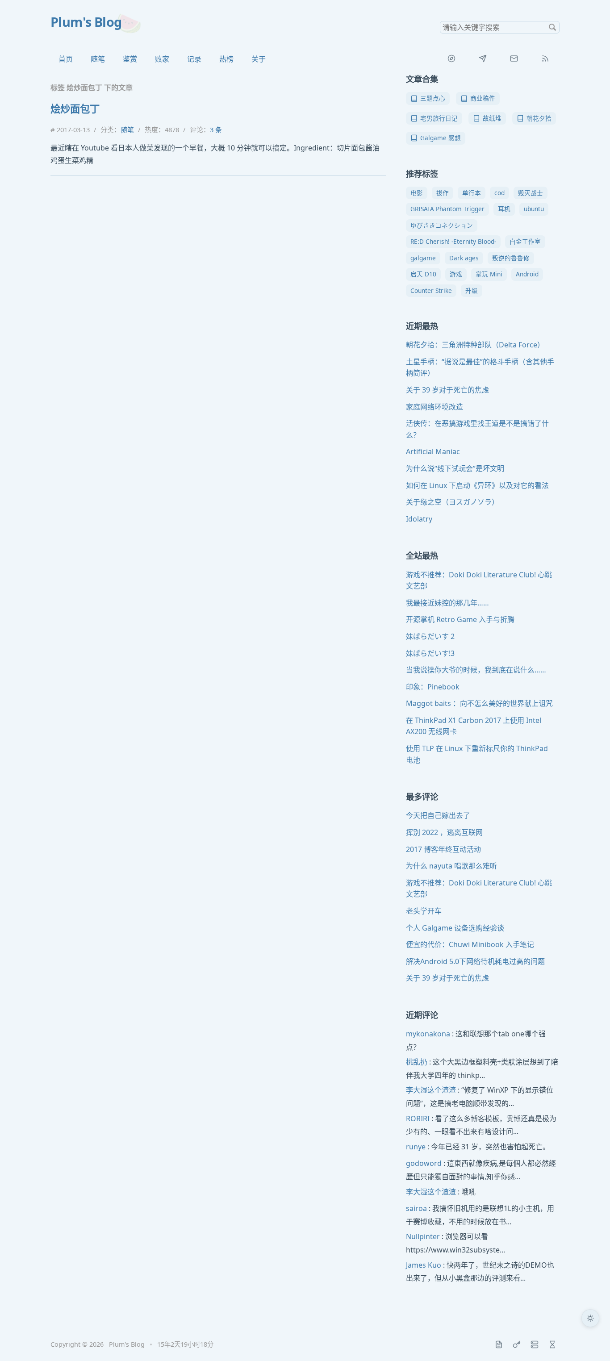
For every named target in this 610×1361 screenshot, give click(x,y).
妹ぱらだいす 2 (430, 636)
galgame (423, 258)
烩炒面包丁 (75, 109)
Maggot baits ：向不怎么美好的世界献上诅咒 (479, 703)
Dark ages (464, 258)
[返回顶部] (590, 1341)
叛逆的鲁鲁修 (511, 258)
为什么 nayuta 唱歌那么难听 (451, 866)
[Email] (514, 58)
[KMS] (517, 1344)
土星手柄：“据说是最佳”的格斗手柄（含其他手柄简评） (480, 367)
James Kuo (423, 1265)
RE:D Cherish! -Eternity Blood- (453, 241)
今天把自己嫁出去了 (438, 815)
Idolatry (419, 519)
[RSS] (545, 58)
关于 (258, 59)
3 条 (216, 129)
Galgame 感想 (440, 138)
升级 (471, 290)
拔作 (442, 192)
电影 (416, 192)
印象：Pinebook (433, 687)
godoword (424, 1163)
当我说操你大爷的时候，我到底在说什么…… (476, 670)
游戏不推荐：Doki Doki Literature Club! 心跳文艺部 (479, 580)
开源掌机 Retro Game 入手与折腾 (460, 619)
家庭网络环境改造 (434, 407)
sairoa (416, 1208)
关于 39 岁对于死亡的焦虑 (447, 390)
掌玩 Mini (489, 274)
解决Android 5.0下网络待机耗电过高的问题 (475, 961)
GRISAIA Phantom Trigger (447, 209)
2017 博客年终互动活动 (443, 849)
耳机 (504, 209)
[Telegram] (482, 58)
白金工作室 (525, 241)
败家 (162, 59)
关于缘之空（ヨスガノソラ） (452, 502)
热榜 (226, 59)
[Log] (499, 1344)
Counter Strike (431, 290)
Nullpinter (423, 1236)
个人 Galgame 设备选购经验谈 (455, 928)
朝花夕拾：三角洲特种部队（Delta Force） (475, 345)
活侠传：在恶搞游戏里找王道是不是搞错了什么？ (477, 429)
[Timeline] (552, 1344)
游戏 (456, 274)
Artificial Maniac (433, 451)
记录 (194, 59)
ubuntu (534, 209)
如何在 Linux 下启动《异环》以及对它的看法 (477, 485)
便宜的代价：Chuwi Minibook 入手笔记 (470, 944)
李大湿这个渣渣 (431, 1090)
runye (416, 1147)
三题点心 (432, 98)
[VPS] (534, 1344)
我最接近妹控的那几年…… (447, 603)
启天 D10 (423, 274)
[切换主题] (590, 1318)
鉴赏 (130, 59)
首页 (65, 59)
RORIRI (418, 1118)
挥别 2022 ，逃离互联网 (444, 832)
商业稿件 (482, 98)
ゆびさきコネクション (441, 225)
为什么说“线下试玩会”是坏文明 (455, 468)
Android (527, 274)
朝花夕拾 (539, 118)
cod (499, 192)
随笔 (98, 59)
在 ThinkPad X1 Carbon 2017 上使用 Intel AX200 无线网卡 (473, 726)
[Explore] (451, 58)
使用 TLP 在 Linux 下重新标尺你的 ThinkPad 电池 (477, 754)
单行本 (471, 192)
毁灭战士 (530, 192)
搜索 (552, 27)
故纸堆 (492, 118)
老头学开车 (424, 911)
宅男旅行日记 (439, 118)
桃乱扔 (416, 1062)
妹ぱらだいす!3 (430, 653)
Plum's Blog (86, 21)
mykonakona (428, 1034)
